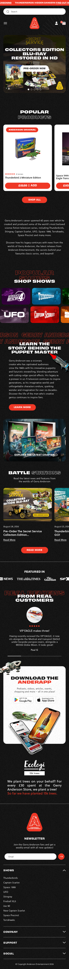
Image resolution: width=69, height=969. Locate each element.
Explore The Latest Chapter (34, 454)
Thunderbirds (10, 878)
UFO (5, 892)
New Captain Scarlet (14, 910)
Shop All (34, 199)
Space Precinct (11, 915)
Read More (34, 549)
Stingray (7, 896)
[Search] (7, 11)
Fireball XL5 (9, 901)
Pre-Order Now (34, 80)
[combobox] (34, 11)
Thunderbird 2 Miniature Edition (23, 177)
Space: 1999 (9, 887)
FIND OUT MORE (46, 3)
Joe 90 (6, 906)
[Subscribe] (61, 856)
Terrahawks (9, 920)
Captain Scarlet (11, 882)
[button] (5, 23)
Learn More (22, 407)
